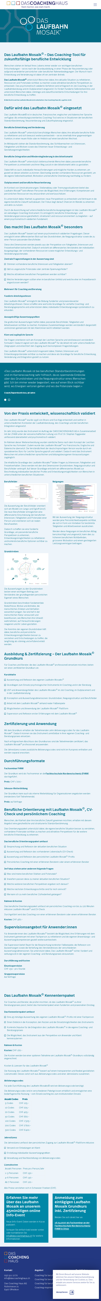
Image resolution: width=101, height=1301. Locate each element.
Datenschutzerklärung (84, 1277)
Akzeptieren (62, 1292)
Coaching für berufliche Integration (52, 1279)
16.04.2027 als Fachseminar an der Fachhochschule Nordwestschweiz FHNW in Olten (72, 1226)
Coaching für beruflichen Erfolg (50, 1275)
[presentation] (95, 4)
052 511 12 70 (11, 1275)
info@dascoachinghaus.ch (19, 1236)
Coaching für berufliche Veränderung (52, 1283)
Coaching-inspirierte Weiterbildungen (52, 1288)
